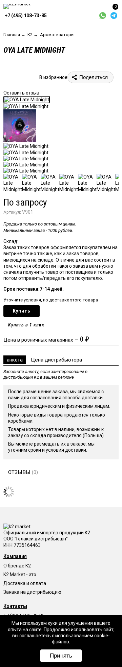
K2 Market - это (19, 574)
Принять (61, 655)
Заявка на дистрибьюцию (32, 592)
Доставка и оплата (24, 583)
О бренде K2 (17, 565)
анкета (15, 360)
